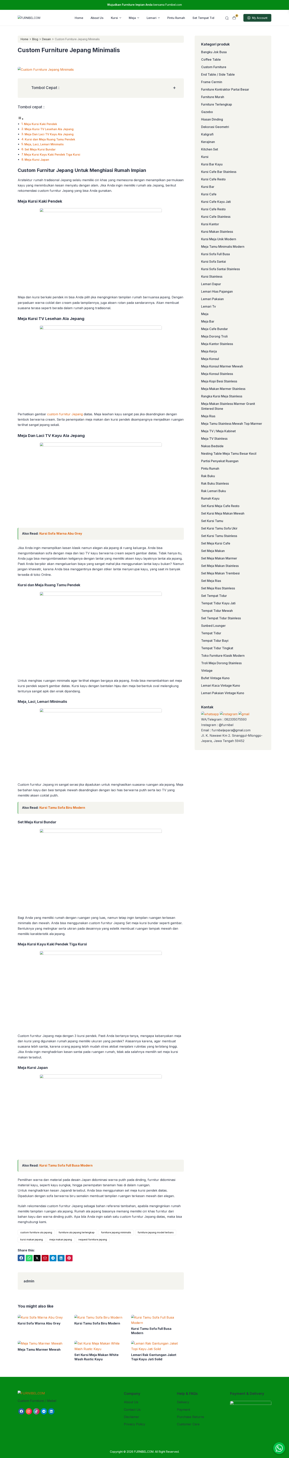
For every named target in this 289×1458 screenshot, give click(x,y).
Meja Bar (207, 321)
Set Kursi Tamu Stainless (219, 536)
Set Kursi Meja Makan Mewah (222, 513)
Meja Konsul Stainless (217, 374)
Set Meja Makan (213, 551)
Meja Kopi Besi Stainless (219, 381)
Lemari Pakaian (212, 299)
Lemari (151, 18)
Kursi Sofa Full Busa (215, 254)
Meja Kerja (209, 351)
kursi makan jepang (31, 1239)
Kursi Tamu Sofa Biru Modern (62, 808)
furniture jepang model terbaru (156, 1232)
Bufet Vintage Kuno (215, 678)
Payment (183, 1410)
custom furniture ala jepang (36, 1232)
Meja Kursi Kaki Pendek (40, 124)
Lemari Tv (208, 306)
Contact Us (132, 1410)
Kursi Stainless (211, 276)
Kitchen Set (209, 149)
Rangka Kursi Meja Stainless (221, 396)
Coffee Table (211, 59)
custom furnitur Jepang (65, 414)
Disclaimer (131, 1417)
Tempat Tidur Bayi (214, 641)
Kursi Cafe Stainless (215, 217)
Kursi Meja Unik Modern (218, 239)
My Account (259, 17)
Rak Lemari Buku (213, 491)
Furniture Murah (212, 97)
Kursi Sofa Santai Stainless (220, 269)
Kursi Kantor (210, 224)
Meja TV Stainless (214, 439)
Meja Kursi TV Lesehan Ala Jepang (49, 129)
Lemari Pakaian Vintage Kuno (222, 693)
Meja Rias (208, 416)
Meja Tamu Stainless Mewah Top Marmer (231, 424)
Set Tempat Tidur (204, 18)
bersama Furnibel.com (144, 4)
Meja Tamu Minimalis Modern (222, 247)
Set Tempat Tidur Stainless (221, 618)
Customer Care (188, 1424)
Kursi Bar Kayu (212, 164)
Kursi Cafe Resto (213, 179)
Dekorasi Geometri (215, 127)
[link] (21, 1258)
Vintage (207, 670)
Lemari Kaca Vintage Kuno (220, 685)
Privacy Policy (134, 1424)
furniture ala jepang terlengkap (77, 1232)
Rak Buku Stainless (215, 483)
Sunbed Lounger (213, 626)
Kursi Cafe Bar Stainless (218, 172)
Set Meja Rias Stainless (218, 588)
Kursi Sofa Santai (213, 261)
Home (79, 18)
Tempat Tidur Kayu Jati (218, 603)
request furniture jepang (92, 1239)
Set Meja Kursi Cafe (215, 543)
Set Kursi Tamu (212, 521)
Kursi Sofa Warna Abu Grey (60, 533)
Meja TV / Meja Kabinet (218, 431)
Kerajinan (208, 142)
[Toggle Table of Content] (21, 119)
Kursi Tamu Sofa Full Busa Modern (66, 1165)
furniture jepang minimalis (116, 1232)
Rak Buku (208, 476)
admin (29, 1281)
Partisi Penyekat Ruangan (219, 461)
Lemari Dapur (211, 284)
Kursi (114, 18)
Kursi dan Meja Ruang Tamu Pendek (50, 139)
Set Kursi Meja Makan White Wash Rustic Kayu (96, 1357)
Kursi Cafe (208, 194)
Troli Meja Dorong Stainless (221, 663)
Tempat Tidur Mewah (217, 611)
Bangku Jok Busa (214, 52)
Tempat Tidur (211, 633)
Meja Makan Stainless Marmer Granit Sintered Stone (228, 406)
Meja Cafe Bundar (214, 329)
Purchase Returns (190, 1417)
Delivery (183, 1402)
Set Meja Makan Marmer (219, 558)
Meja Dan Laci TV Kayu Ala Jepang (49, 134)
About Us (97, 18)
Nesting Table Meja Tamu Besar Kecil (228, 453)
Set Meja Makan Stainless (220, 566)
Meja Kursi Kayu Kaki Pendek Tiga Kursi (52, 154)
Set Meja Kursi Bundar (40, 149)
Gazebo (207, 112)
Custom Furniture (213, 67)
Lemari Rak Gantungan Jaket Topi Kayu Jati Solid (153, 1357)
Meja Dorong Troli (214, 336)
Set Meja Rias (211, 581)
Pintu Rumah (176, 18)
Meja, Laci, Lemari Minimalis (44, 144)
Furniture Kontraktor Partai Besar (225, 89)
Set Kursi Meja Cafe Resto (220, 506)
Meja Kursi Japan (37, 159)
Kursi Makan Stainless (217, 232)
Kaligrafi (207, 134)
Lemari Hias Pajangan (217, 291)
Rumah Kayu (210, 498)
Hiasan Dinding (212, 119)
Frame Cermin (211, 82)
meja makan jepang (60, 1239)
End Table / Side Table (218, 74)
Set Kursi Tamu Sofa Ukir (219, 528)
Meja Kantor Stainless (217, 344)
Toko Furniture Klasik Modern (223, 656)
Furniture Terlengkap (216, 104)
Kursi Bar (207, 187)
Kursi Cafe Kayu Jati (216, 202)
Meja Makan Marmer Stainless (223, 389)
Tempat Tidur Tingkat (217, 648)
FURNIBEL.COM (144, 1451)
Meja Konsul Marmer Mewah (222, 366)
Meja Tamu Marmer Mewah (39, 1349)
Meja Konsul (210, 359)
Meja (132, 18)
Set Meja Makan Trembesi (220, 573)
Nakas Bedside (212, 446)
